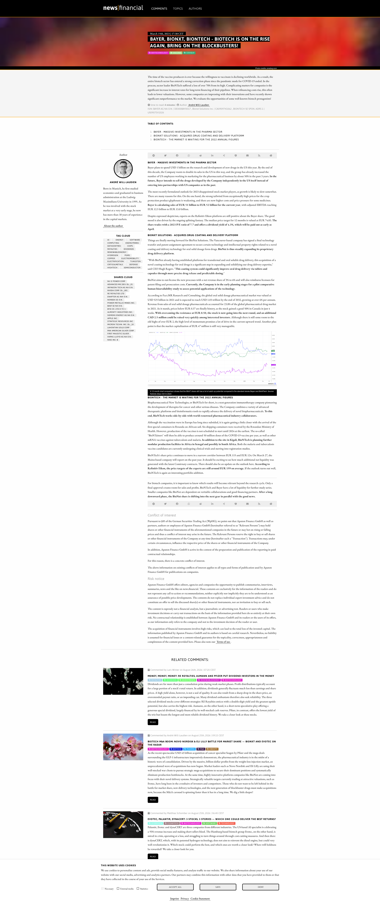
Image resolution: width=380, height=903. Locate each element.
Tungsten (135, 261)
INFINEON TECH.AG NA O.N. (120, 287)
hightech (112, 268)
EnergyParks (132, 243)
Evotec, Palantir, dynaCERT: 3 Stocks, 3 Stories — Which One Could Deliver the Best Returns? (212, 819)
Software (134, 240)
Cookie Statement (200, 898)
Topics (178, 8)
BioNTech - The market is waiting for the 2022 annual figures (196, 139)
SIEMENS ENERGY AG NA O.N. (121, 315)
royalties (112, 249)
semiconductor (131, 268)
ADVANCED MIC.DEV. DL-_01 (120, 284)
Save (218, 886)
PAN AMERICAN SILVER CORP (120, 331)
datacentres (114, 246)
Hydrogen (112, 255)
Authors (195, 8)
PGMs (127, 255)
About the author (113, 225)
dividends (128, 249)
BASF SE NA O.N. (114, 306)
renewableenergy (116, 252)
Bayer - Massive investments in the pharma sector (188, 131)
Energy (119, 240)
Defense (133, 264)
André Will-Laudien (199, 105)
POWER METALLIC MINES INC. (121, 303)
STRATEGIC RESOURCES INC (120, 321)
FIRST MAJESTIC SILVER (118, 334)
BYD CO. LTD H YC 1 (116, 309)
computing (113, 243)
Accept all (175, 886)
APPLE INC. (112, 318)
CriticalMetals (115, 264)
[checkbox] (102, 888)
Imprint (174, 898)
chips (130, 246)
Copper (111, 258)
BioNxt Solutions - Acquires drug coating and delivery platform (199, 135)
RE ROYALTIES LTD (115, 294)
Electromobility (130, 258)
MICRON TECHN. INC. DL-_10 (120, 324)
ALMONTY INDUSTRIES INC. (120, 312)
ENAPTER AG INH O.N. (117, 297)
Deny (260, 886)
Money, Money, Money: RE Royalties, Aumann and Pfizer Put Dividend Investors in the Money (211, 676)
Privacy (185, 898)
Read (153, 722)
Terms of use (223, 641)
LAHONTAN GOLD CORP (118, 328)
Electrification (115, 261)
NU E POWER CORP (116, 281)
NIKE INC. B (112, 340)
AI (108, 240)
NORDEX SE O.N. (115, 300)
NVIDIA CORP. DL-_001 (117, 290)
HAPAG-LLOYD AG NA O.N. (119, 337)
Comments (159, 8)
